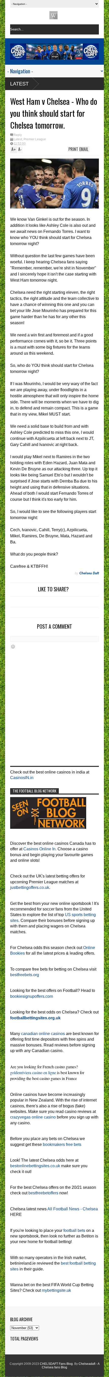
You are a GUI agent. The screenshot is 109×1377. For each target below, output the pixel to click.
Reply (18, 135)
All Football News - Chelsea (72, 1209)
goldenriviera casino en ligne (33, 1072)
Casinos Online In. (40, 849)
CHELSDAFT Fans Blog (56, 1364)
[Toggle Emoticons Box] (13, 646)
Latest (19, 84)
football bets (74, 1230)
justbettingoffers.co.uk (29, 887)
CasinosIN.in (21, 778)
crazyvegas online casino (33, 1117)
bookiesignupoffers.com (31, 996)
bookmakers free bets (62, 1144)
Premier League (35, 139)
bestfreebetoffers (43, 1193)
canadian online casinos (43, 1033)
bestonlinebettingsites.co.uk (35, 1166)
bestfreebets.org (24, 975)
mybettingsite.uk (56, 1290)
